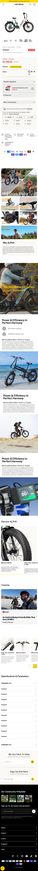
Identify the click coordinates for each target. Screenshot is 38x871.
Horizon (19, 47)
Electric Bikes (11, 47)
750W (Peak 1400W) (15, 67)
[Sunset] (29, 74)
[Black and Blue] (31, 71)
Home (4, 47)
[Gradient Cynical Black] (34, 71)
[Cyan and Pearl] (29, 71)
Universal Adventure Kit (20, 88)
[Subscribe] (32, 779)
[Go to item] (6, 40)
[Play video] (19, 599)
